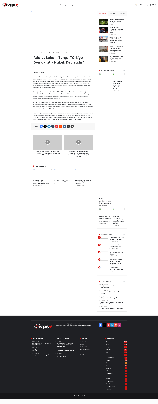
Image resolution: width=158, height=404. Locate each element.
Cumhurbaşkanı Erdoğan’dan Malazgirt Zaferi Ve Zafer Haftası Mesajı (116, 30)
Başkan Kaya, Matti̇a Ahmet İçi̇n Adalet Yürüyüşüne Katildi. (116, 261)
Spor (66, 5)
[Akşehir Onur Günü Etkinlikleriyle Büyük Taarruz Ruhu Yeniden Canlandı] (103, 39)
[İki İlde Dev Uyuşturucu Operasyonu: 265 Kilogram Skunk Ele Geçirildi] (103, 49)
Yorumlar (122, 13)
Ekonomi (51, 5)
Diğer (72, 5)
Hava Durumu (109, 384)
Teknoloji (108, 389)
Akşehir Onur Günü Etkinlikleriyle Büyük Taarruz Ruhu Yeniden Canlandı (116, 39)
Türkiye (108, 355)
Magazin (108, 378)
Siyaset (43, 5)
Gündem (108, 368)
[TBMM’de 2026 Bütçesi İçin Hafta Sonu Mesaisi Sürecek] (63, 174)
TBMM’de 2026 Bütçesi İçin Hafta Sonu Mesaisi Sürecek (62, 181)
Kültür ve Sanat (110, 381)
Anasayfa (24, 5)
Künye (82, 344)
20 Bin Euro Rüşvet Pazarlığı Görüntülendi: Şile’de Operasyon (83, 182)
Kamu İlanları (109, 373)
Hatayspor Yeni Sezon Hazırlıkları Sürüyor (116, 246)
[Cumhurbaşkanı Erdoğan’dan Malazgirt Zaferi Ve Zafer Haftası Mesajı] (103, 30)
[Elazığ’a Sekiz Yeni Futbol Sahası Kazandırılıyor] (103, 240)
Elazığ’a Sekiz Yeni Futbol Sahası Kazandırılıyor (117, 238)
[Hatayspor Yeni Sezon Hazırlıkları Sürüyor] (103, 247)
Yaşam (108, 360)
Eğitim (107, 365)
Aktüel (107, 371)
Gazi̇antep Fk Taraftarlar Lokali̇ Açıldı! (117, 268)
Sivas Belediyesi (110, 386)
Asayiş (59, 5)
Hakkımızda (83, 342)
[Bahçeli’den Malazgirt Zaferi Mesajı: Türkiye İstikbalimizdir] (103, 59)
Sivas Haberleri (33, 5)
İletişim (82, 354)
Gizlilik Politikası (84, 347)
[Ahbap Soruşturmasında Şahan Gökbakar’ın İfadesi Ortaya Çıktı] (103, 22)
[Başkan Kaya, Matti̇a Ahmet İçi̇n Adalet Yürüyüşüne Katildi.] (103, 262)
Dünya (107, 363)
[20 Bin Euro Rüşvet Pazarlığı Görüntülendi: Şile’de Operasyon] (84, 174)
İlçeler (107, 376)
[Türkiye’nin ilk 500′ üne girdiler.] (103, 255)
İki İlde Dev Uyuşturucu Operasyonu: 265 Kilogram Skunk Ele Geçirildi (116, 49)
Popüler (113, 13)
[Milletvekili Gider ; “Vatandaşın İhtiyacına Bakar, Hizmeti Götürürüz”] (42, 174)
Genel (107, 342)
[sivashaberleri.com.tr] (10, 4)
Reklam (82, 352)
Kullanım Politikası (85, 349)
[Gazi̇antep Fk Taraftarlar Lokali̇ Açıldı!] (103, 270)
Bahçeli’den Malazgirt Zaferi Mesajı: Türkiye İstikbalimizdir (116, 58)
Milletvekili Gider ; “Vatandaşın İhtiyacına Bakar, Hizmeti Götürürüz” (41, 182)
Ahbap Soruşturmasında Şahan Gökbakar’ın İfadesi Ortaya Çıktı (117, 21)
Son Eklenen (102, 13)
